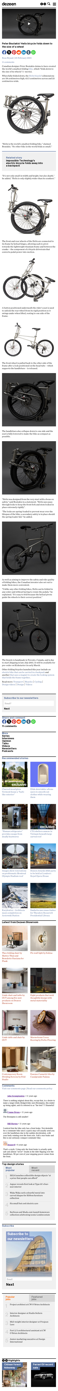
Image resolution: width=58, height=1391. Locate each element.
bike (31, 68)
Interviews (8, 738)
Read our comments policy (39, 1088)
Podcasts (7, 751)
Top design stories (13, 1164)
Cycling (38, 682)
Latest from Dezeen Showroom (20, 922)
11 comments (8, 62)
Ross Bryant (7, 58)
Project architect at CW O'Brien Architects (30, 1304)
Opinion (6, 741)
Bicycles (29, 682)
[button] (49, 4)
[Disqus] (29, 1124)
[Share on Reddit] (19, 52)
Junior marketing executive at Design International (27, 1340)
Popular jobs (10, 1298)
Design (20, 684)
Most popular (10, 1169)
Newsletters (9, 748)
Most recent (35, 1169)
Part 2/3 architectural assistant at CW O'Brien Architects (28, 1331)
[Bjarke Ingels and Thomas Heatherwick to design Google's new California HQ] (44, 4)
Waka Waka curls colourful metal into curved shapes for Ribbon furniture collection (27, 1193)
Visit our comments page (14, 1088)
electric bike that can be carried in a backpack (23, 672)
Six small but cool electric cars (24, 1203)
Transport (18, 682)
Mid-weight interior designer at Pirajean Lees (29, 1322)
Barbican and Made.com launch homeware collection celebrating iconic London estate (30, 1213)
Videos (29, 684)
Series (6, 736)
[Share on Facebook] (4, 52)
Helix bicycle (35, 75)
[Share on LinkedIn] (23, 52)
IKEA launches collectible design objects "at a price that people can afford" (30, 1176)
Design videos (8, 684)
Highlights (14, 1360)
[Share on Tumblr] (28, 52)
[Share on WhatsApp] (33, 52)
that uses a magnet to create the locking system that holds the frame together (28, 676)
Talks (5, 743)
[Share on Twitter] (9, 52)
